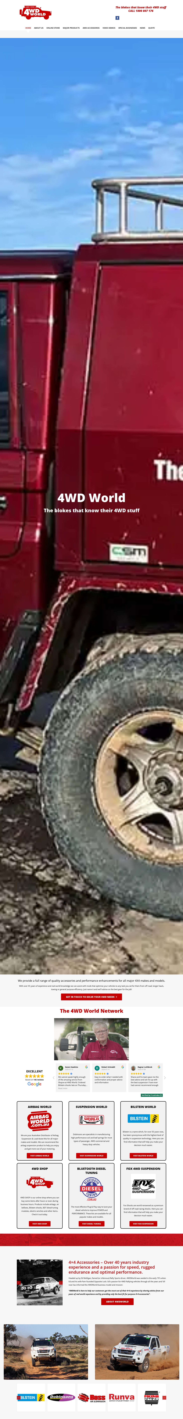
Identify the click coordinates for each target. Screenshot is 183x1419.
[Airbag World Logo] (39, 1111)
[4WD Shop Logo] (39, 1176)
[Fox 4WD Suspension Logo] (143, 1175)
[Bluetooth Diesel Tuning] (91, 1177)
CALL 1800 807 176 (140, 11)
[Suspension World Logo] (91, 1116)
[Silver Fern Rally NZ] (40, 1261)
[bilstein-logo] (143, 1115)
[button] (164, 1078)
